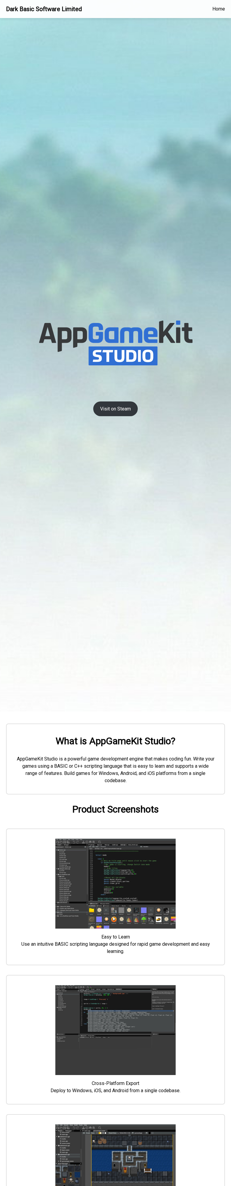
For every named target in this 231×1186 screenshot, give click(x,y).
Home (218, 9)
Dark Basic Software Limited (44, 9)
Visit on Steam (115, 409)
